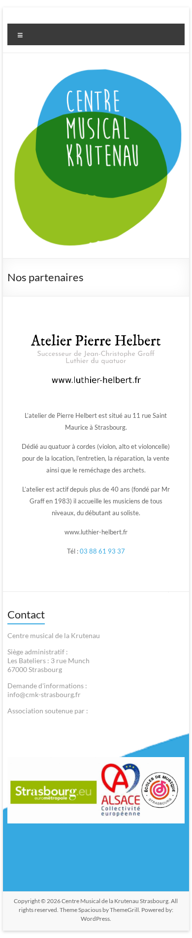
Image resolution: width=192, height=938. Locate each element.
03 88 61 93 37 (102, 551)
